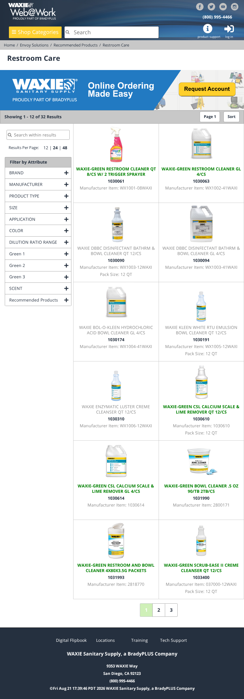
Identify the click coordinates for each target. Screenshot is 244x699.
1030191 (201, 339)
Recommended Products (76, 45)
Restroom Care (116, 45)
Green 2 (40, 265)
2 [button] (158, 610)
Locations (105, 640)
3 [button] (171, 610)
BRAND (40, 172)
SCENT (40, 288)
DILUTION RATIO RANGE (40, 242)
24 (55, 147)
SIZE (37, 207)
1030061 (116, 181)
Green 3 (40, 276)
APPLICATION (40, 219)
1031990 (201, 498)
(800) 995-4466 (217, 17)
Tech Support (173, 640)
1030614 (116, 498)
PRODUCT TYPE (40, 196)
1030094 (201, 260)
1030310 (116, 419)
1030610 (201, 419)
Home (9, 45)
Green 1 (40, 254)
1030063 (201, 181)
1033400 (201, 577)
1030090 (116, 260)
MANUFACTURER (40, 184)
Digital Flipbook (71, 640)
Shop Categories (38, 31)
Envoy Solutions (34, 45)
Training (139, 640)
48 (64, 147)
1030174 (116, 339)
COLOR (40, 230)
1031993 (116, 577)
